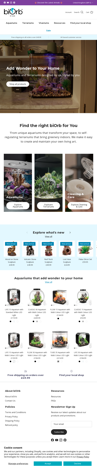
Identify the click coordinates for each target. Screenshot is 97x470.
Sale (48, 30)
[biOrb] (13, 12)
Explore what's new (48, 232)
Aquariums (11, 23)
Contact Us (10, 400)
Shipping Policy (12, 420)
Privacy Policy (83, 456)
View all (48, 236)
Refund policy (11, 425)
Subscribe (59, 432)
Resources (59, 23)
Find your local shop (80, 23)
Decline (77, 463)
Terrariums (28, 23)
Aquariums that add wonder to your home (48, 278)
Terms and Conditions (15, 412)
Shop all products (17, 84)
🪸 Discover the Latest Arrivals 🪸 (48, 2)
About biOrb (11, 396)
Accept (48, 463)
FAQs (53, 400)
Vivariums (44, 23)
